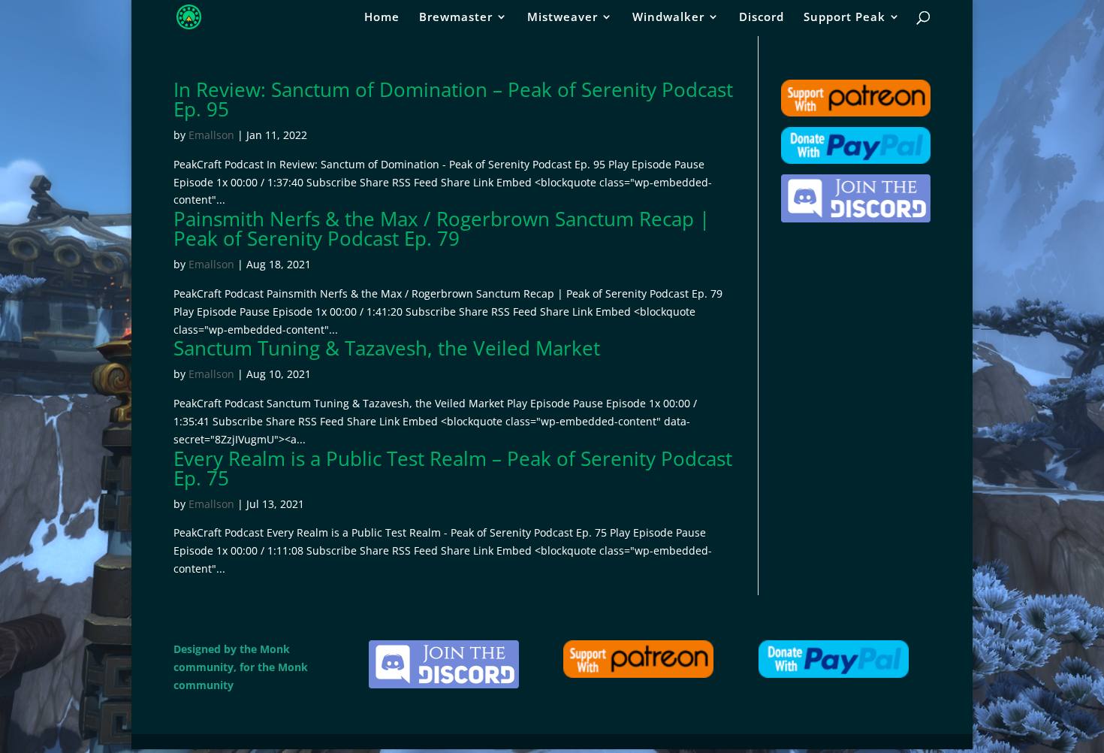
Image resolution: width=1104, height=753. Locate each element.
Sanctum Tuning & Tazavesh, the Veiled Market (386, 347)
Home (382, 17)
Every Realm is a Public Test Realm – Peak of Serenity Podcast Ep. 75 (452, 468)
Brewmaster (456, 17)
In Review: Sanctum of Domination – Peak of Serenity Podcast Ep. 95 (453, 99)
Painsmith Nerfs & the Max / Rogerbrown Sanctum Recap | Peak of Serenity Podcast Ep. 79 (441, 228)
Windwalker (668, 17)
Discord (761, 17)
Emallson (211, 135)
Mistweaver (562, 17)
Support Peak (844, 17)
